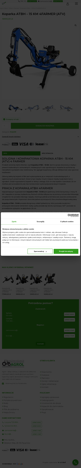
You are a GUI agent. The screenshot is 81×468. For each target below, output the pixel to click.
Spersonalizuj (39, 251)
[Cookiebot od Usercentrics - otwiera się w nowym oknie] (69, 215)
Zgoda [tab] (14, 221)
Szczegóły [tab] (40, 221)
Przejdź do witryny (66, 251)
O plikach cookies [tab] (67, 221)
